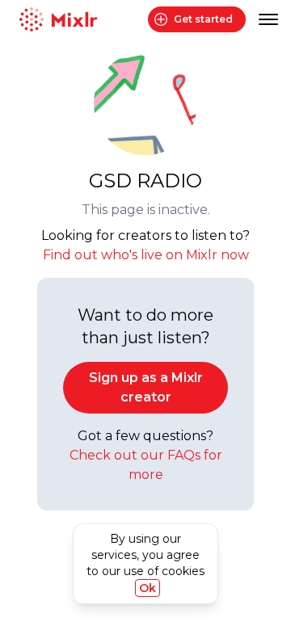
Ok (147, 588)
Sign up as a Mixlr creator (146, 387)
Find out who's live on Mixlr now (146, 254)
